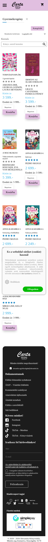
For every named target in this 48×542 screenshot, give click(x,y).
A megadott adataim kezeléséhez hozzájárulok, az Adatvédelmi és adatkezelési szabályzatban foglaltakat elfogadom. (21, 473)
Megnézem (8, 107)
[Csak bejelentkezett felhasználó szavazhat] (4, 81)
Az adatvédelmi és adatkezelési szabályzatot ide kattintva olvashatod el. (22, 465)
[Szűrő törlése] (27, 19)
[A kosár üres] (42, 4)
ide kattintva (26, 273)
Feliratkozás (16, 484)
